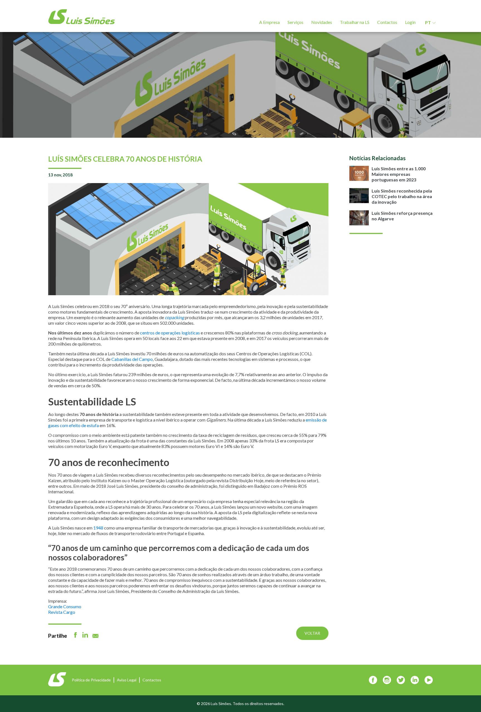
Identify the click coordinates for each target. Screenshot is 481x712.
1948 (98, 527)
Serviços (295, 22)
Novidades (321, 22)
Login (410, 22)
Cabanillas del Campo (132, 359)
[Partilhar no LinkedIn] (85, 634)
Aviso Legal (126, 679)
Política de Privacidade (91, 679)
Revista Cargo (61, 612)
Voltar (312, 633)
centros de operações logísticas (170, 332)
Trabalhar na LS (354, 22)
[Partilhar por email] (95, 636)
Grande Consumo (64, 606)
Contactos (387, 22)
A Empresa (269, 22)
